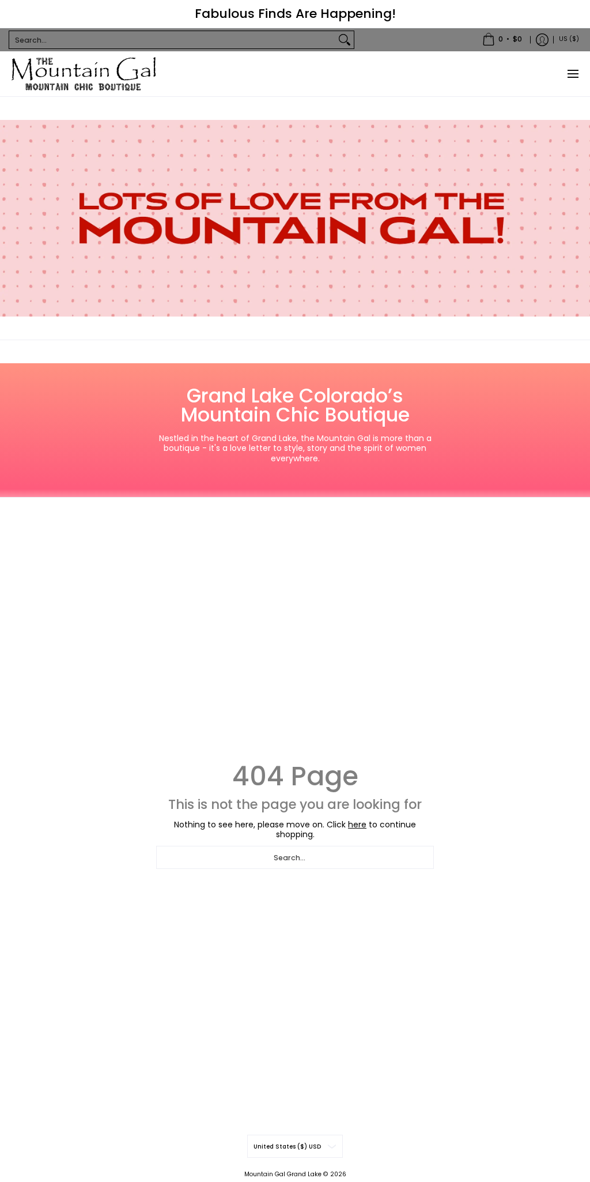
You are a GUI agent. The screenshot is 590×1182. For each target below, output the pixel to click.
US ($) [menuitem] (569, 39)
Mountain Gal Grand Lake (283, 1174)
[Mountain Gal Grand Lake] (84, 73)
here (357, 824)
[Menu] (572, 73)
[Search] (344, 39)
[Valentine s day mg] (295, 218)
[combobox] (172, 39)
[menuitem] (502, 39)
